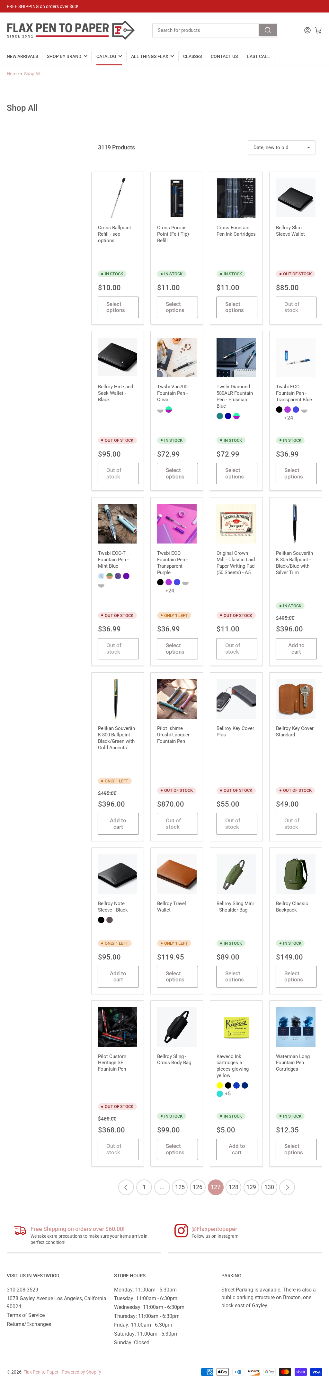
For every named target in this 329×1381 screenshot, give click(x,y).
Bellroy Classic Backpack (292, 907)
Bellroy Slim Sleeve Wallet (290, 231)
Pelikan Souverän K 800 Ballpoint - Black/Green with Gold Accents (116, 738)
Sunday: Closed (131, 1342)
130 (269, 1187)
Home (13, 73)
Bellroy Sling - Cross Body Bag (174, 1060)
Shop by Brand (64, 56)
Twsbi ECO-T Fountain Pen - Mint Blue (113, 559)
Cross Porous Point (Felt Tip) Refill (173, 234)
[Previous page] (126, 1187)
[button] (160, 409)
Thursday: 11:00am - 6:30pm (147, 1316)
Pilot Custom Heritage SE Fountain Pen (112, 1063)
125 (180, 1187)
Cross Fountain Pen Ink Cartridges (236, 231)
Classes (192, 56)
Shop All (32, 73)
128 (233, 1187)
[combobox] (215, 30)
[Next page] (287, 1187)
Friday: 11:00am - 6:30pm (143, 1325)
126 (197, 1187)
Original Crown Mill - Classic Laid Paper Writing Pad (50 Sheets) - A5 (236, 562)
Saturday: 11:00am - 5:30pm (146, 1334)
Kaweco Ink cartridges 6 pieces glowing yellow (233, 1066)
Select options (115, 307)
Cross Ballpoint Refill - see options (114, 234)
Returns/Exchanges (29, 1324)
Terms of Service (26, 1315)
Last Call (258, 56)
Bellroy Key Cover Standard (295, 731)
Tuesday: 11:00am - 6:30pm (145, 1298)
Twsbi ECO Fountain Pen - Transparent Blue (294, 393)
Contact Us (224, 56)
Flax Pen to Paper (40, 1372)
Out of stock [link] (291, 307)
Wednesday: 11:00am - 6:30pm (149, 1307)
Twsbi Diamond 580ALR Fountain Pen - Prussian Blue (235, 396)
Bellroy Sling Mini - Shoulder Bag (235, 907)
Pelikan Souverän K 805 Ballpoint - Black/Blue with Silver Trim (294, 562)
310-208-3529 (22, 1290)
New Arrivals (22, 56)
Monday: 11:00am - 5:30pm (145, 1290)
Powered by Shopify (81, 1372)
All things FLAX (149, 56)
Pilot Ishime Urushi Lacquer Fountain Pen (173, 734)
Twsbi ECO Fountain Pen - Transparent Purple (172, 562)
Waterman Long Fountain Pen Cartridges (293, 1063)
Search (268, 30)
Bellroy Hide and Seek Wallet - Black (115, 393)
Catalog (106, 56)
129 (251, 1187)
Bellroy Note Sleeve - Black (113, 907)
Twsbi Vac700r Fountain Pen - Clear (173, 393)
